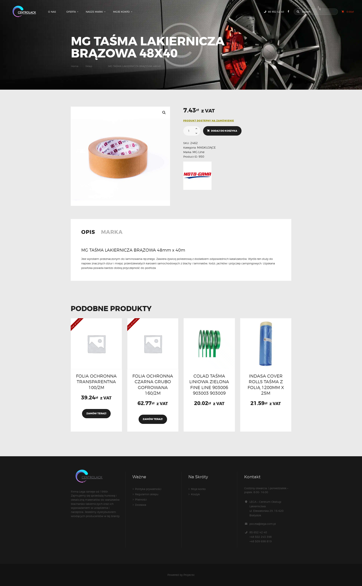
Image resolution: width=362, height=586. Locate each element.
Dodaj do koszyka (224, 130)
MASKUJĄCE (206, 147)
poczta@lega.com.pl (262, 523)
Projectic (189, 574)
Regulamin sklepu (146, 494)
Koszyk (195, 494)
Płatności (141, 499)
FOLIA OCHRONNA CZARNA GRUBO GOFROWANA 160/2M (152, 384)
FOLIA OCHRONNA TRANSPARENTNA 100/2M (96, 381)
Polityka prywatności (148, 489)
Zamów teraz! (96, 413)
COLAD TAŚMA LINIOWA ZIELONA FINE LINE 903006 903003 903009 (209, 384)
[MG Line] (197, 176)
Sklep (88, 66)
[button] (164, 112)
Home (74, 66)
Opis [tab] (88, 233)
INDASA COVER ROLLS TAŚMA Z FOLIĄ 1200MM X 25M (266, 384)
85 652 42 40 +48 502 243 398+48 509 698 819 (260, 537)
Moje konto (198, 489)
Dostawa (140, 504)
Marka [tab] (112, 233)
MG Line (198, 152)
